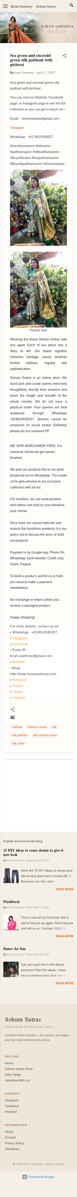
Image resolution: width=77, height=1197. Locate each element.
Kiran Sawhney (21, 6)
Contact (10, 1137)
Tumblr (17, 686)
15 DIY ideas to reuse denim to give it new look (33, 852)
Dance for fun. (14, 948)
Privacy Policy (14, 1143)
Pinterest (19, 680)
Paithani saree (37, 727)
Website (18, 662)
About (9, 1132)
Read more (65, 889)
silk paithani (20, 735)
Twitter (17, 692)
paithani (17, 727)
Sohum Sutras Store (19, 1069)
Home (9, 1063)
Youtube (18, 698)
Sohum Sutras (46, 6)
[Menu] (5, 6)
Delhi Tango (13, 1074)
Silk (54, 727)
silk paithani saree (45, 735)
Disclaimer (12, 1149)
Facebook (20, 644)
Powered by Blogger (41, 1177)
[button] (64, 56)
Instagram (20, 638)
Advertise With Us (17, 1080)
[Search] (71, 6)
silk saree (18, 743)
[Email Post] (12, 719)
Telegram (17, 128)
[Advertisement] (38, 796)
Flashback (11, 901)
